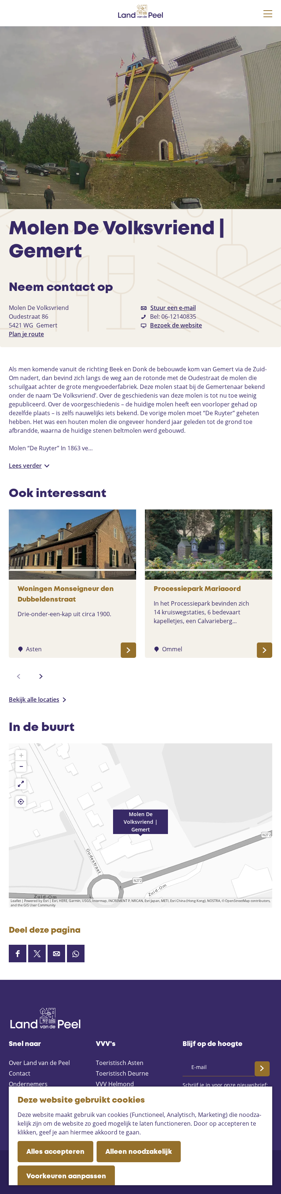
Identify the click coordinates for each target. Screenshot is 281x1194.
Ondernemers (28, 1084)
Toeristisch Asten (119, 1063)
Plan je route (26, 334)
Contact (19, 1073)
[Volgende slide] (41, 676)
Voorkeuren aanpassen (66, 1176)
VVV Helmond (115, 1084)
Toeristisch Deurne (122, 1073)
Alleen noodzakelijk (138, 1152)
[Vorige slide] (19, 676)
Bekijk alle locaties (34, 699)
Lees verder (25, 466)
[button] (140, 825)
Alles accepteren (55, 1152)
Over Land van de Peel (39, 1063)
